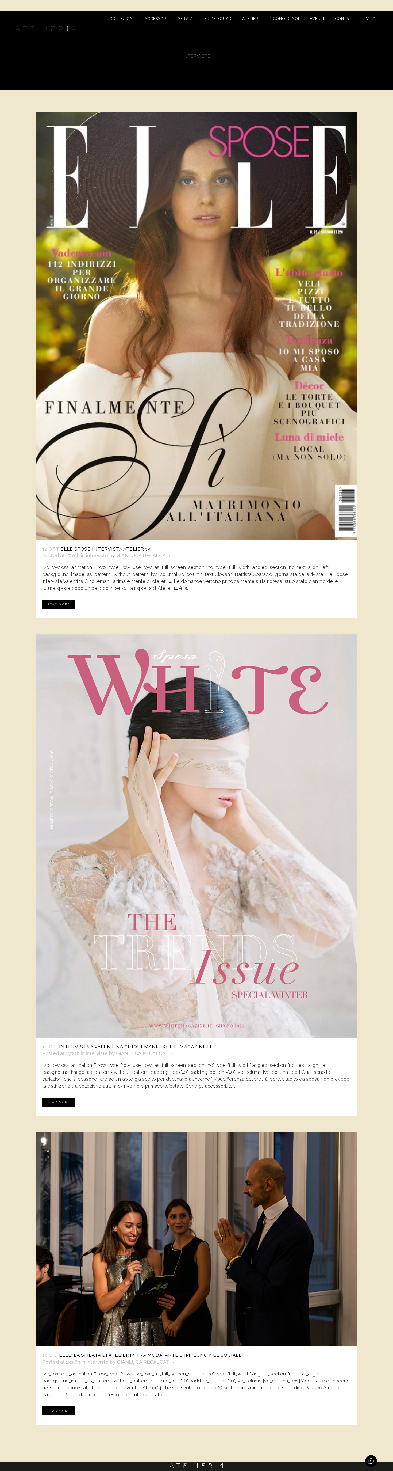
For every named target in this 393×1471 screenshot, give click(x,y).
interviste (97, 555)
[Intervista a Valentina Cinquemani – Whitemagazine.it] (196, 835)
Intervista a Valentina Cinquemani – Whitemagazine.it (135, 1046)
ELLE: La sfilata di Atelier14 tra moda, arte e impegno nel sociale (150, 1355)
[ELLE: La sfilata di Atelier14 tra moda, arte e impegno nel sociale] (196, 1239)
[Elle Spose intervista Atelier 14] (196, 326)
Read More (58, 604)
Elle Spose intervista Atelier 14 (106, 549)
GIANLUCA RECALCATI (143, 555)
